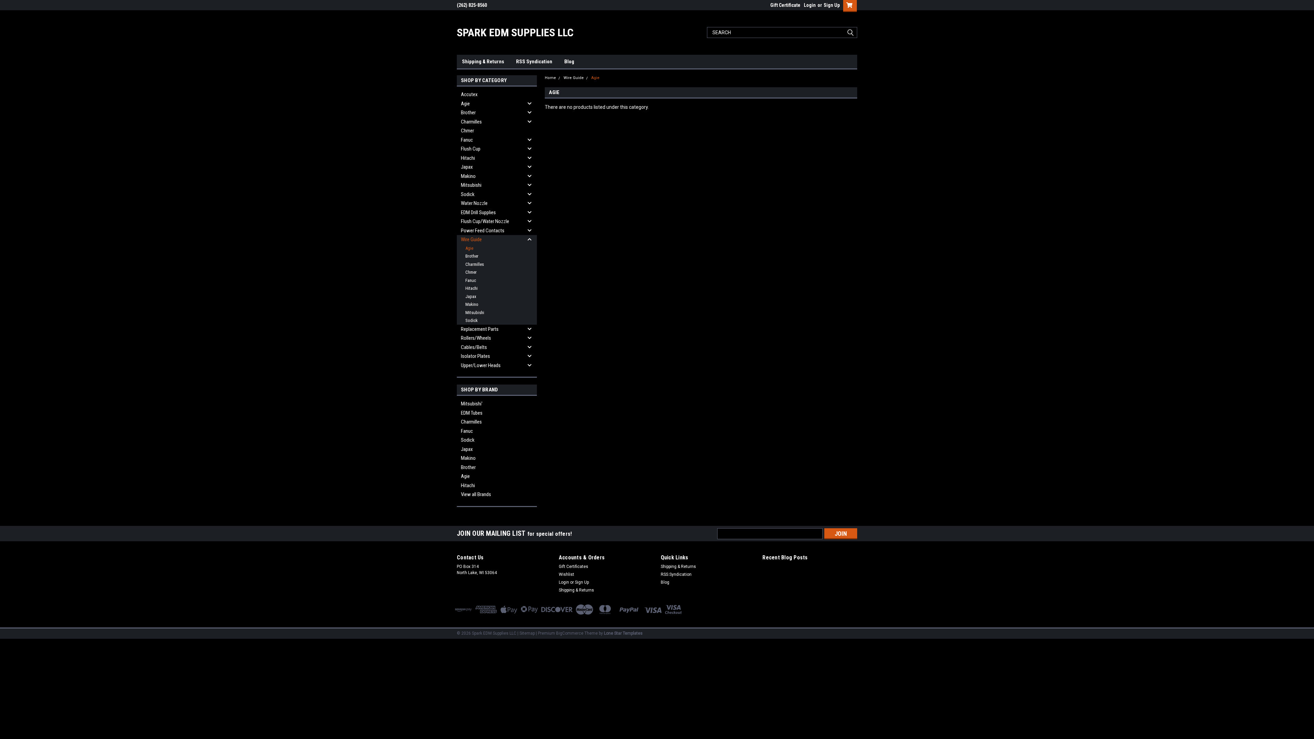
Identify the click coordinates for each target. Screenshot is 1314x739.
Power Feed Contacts (482, 231)
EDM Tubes (471, 413)
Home (550, 78)
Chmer (467, 131)
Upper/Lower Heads (481, 365)
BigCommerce (569, 633)
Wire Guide (471, 239)
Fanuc (467, 140)
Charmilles (471, 122)
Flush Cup (470, 149)
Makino (468, 176)
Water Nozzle (474, 203)
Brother (468, 112)
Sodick (468, 194)
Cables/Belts (474, 347)
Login (810, 5)
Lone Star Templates (623, 633)
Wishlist (566, 574)
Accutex (469, 94)
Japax (467, 167)
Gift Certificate (785, 5)
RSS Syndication (534, 62)
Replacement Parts (480, 329)
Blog (569, 62)
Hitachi (468, 158)
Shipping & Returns (483, 62)
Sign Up (832, 5)
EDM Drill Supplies (478, 212)
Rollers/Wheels (476, 338)
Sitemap (527, 633)
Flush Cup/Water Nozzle (485, 221)
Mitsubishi (471, 185)
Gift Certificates (573, 566)
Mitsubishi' (471, 404)
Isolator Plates (475, 356)
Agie (465, 104)
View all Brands (476, 494)
